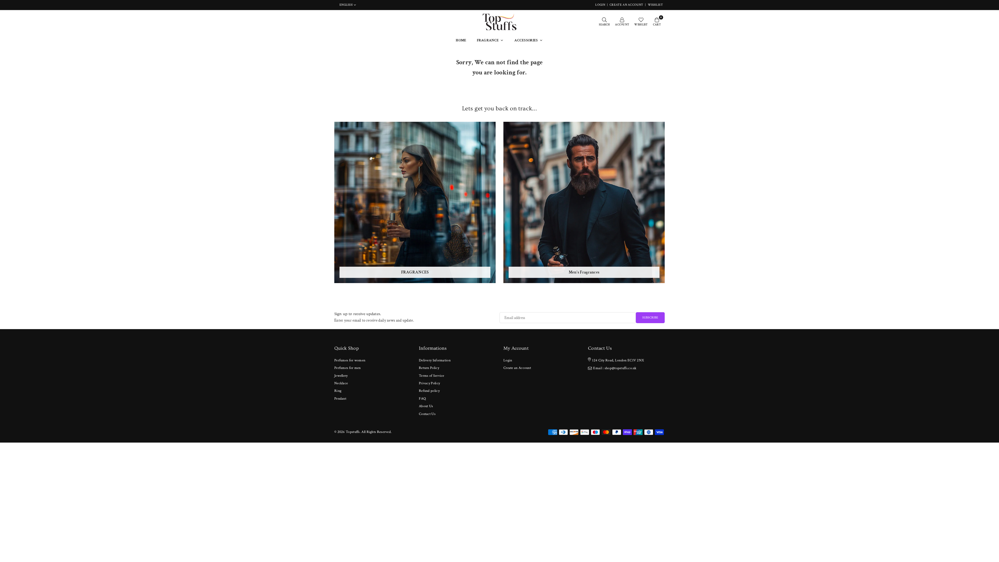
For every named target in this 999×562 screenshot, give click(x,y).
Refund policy (429, 390)
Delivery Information (435, 360)
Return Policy (429, 368)
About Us (426, 406)
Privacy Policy (429, 383)
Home (461, 40)
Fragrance (488, 40)
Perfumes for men (347, 368)
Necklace (341, 383)
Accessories (526, 40)
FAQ (422, 398)
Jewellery (341, 375)
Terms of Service (431, 375)
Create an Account (626, 5)
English (346, 5)
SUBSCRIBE (650, 318)
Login (507, 360)
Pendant (340, 398)
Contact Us (427, 414)
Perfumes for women (349, 360)
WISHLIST (655, 5)
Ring (337, 390)
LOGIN (600, 5)
